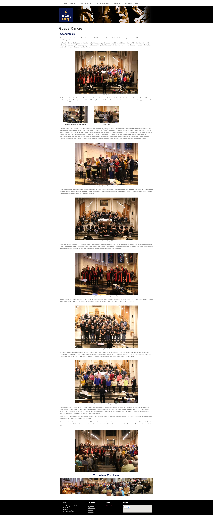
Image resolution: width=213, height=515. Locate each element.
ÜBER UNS (116, 3)
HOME (65, 3)
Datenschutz (91, 508)
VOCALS (73, 3)
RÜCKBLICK (128, 3)
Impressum (91, 506)
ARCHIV (137, 3)
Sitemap (90, 510)
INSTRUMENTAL (86, 3)
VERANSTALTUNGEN (102, 3)
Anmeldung (91, 512)
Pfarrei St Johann (111, 506)
